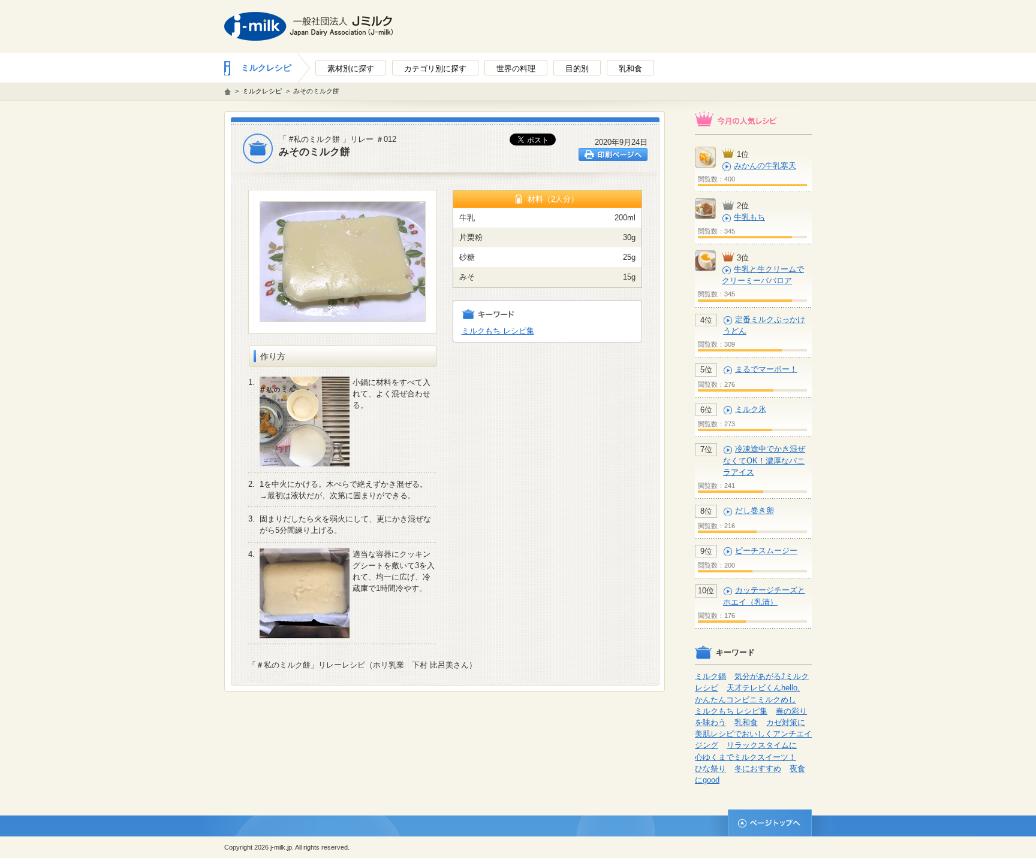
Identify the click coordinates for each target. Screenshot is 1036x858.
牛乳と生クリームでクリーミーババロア (763, 275)
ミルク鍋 (710, 676)
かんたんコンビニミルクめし (745, 699)
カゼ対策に (785, 722)
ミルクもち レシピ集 (498, 330)
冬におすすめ (757, 768)
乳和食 (746, 722)
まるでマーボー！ (766, 369)
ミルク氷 (750, 409)
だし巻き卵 (754, 510)
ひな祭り (710, 768)
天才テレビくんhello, (763, 687)
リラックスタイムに (762, 745)
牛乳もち (749, 217)
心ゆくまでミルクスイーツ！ (745, 757)
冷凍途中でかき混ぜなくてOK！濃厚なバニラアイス (764, 460)
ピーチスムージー (766, 550)
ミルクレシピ (266, 67)
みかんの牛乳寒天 (765, 165)
